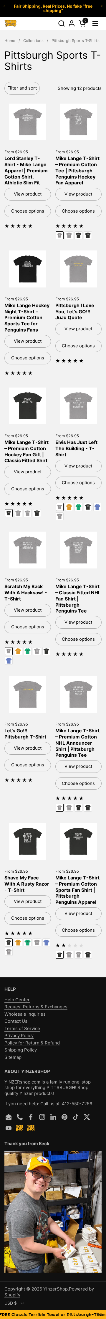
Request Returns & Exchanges (35, 1007)
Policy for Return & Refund (32, 1043)
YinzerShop (55, 1289)
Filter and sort (22, 88)
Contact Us (15, 1021)
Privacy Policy (19, 1035)
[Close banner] (100, 1314)
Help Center (17, 999)
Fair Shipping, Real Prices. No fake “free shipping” (53, 8)
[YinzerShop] (10, 23)
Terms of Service (22, 1028)
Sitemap (12, 1057)
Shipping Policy (20, 1050)
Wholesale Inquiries (25, 1014)
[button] (61, 23)
